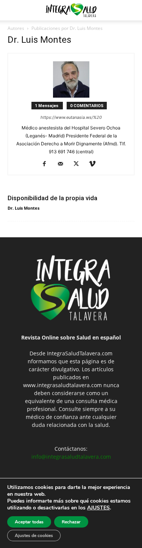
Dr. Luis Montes (23, 208)
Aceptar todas (29, 522)
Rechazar (71, 522)
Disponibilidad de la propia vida (52, 198)
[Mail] (63, 164)
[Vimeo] (95, 164)
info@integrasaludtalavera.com (71, 456)
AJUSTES (98, 507)
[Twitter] (79, 164)
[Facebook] (47, 164)
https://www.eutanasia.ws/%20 (71, 117)
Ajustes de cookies (34, 535)
